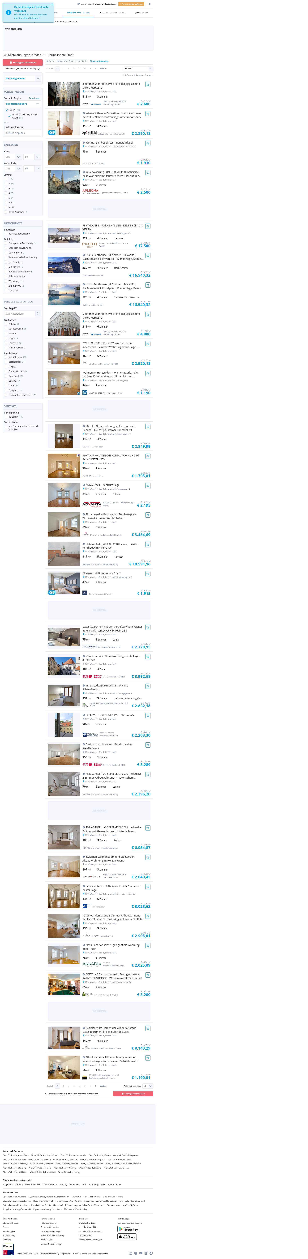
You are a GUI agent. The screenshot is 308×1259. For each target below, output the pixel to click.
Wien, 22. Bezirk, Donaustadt (43, 1172)
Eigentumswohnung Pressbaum (47, 1209)
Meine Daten (46, 1239)
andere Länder (114, 1184)
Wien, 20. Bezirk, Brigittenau (116, 1167)
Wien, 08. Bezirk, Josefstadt (65, 1159)
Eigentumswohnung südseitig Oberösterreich (49, 1196)
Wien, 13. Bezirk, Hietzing (67, 1163)
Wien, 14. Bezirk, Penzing (92, 1163)
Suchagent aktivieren (24, 62)
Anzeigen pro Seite (132, 1086)
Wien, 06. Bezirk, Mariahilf (14, 1159)
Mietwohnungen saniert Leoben (17, 1201)
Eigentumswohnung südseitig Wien (122, 1205)
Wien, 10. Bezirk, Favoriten (119, 1159)
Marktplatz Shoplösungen (90, 1239)
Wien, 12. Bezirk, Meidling (41, 1163)
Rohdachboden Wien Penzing (69, 1201)
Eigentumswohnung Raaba (14, 1196)
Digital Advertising (87, 1223)
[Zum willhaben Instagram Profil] (131, 1253)
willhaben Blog (9, 1235)
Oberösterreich (50, 1184)
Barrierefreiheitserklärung (52, 1235)
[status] (28, 13)
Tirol (84, 1184)
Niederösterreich (32, 1184)
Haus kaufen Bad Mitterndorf (132, 1201)
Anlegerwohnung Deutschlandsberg (100, 1201)
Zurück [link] (50, 68)
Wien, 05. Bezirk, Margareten (126, 1155)
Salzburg (63, 1184)
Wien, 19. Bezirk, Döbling (90, 1167)
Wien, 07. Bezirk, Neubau (39, 1159)
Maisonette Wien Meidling (75, 1209)
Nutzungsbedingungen (51, 1231)
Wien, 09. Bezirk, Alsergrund (92, 1159)
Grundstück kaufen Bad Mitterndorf (47, 1205)
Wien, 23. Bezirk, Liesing (69, 1172)
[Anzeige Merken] (147, 84)
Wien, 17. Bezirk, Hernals (40, 1167)
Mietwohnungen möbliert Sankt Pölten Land (84, 1205)
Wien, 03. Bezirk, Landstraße (73, 1155)
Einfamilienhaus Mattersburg (16, 1205)
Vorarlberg (93, 1184)
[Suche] (38, 314)
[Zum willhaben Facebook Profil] (151, 1253)
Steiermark (75, 1184)
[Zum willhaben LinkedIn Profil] (146, 1253)
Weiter (103, 68)
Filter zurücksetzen (99, 61)
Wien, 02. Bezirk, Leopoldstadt (44, 1155)
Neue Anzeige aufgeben (132, 4)
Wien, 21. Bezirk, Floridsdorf (15, 1172)
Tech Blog (7, 1239)
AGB (36, 1253)
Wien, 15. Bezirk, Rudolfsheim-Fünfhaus (123, 1163)
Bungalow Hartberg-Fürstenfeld (17, 1209)
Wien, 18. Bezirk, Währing (65, 1167)
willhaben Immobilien (88, 1227)
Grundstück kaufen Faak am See (86, 1196)
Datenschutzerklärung (51, 1243)
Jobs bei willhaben (10, 1223)
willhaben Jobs (85, 1235)
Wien (103, 1184)
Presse (6, 1227)
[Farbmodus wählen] (149, 4)
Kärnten (19, 1184)
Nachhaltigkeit (9, 1231)
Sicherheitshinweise (50, 1227)
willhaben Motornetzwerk (90, 1231)
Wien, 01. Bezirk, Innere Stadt (16, 1155)
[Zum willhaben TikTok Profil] (136, 1253)
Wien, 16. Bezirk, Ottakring (14, 1167)
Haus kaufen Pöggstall (43, 1201)
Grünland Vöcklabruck (113, 1196)
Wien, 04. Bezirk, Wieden (100, 1155)
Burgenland (8, 1184)
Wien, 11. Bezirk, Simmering (15, 1163)
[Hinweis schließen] (52, 4)
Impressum (65, 1253)
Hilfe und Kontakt (48, 1223)
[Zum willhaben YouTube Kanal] (141, 1253)
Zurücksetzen (35, 98)
